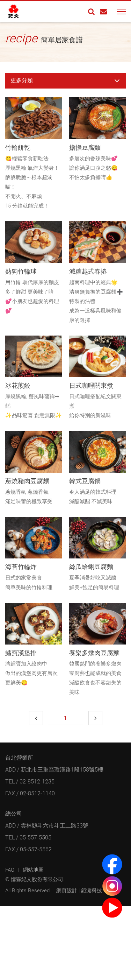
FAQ (9, 870)
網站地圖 (33, 870)
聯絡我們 (103, 11)
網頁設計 (66, 890)
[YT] (112, 908)
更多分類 (21, 80)
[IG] (112, 886)
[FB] (112, 864)
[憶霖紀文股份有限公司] (19, 11)
